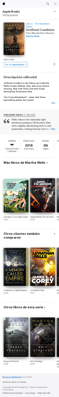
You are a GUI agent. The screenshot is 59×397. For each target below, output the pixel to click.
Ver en (14, 64)
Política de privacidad (12, 393)
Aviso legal (30, 393)
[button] (47, 4)
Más (53, 103)
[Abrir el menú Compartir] (54, 64)
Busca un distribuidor (12, 377)
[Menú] (55, 4)
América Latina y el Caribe (14, 382)
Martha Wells (32, 36)
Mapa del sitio (44, 393)
